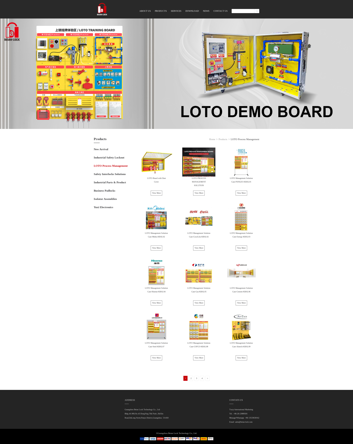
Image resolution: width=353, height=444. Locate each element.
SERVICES (176, 11)
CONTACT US (220, 11)
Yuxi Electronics (103, 207)
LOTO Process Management (111, 165)
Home (212, 139)
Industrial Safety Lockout (109, 157)
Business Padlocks (104, 190)
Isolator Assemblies (105, 198)
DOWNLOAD (192, 11)
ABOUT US (145, 11)
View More (156, 193)
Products (223, 139)
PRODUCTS (161, 11)
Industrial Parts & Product (110, 182)
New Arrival (101, 149)
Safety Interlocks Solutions (110, 174)
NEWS (206, 11)
